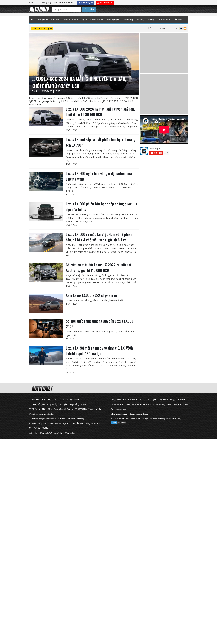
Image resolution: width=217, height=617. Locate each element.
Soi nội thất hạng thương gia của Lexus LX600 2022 (99, 323)
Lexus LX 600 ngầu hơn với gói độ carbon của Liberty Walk (99, 176)
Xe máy (140, 19)
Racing (150, 19)
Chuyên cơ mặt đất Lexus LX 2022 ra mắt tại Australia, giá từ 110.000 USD (98, 267)
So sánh (55, 19)
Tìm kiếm (89, 9)
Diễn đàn (177, 19)
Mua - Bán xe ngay (42, 28)
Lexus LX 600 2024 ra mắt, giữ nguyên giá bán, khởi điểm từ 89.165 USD (100, 111)
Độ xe (84, 19)
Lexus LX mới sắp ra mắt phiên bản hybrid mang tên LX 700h (100, 142)
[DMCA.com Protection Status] (119, 422)
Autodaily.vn (86, 2)
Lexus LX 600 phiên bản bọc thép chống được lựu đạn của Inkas (101, 206)
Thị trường (127, 19)
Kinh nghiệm (113, 19)
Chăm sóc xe (96, 19)
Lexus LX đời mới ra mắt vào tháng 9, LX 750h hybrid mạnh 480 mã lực (99, 350)
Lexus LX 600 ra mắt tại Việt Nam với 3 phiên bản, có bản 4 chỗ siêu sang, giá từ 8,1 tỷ (99, 237)
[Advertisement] (95, 461)
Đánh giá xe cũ (70, 19)
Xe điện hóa (163, 19)
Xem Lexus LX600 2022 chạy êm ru (91, 295)
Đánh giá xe (42, 19)
